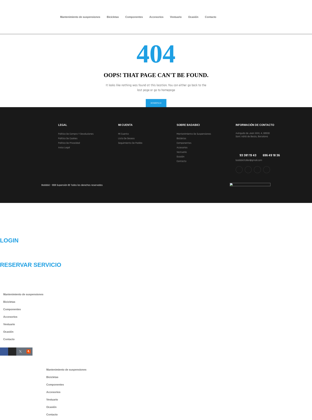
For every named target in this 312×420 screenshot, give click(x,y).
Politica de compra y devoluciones (76, 134)
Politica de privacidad (69, 143)
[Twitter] (248, 169)
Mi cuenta (123, 134)
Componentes (134, 17)
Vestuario (176, 17)
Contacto (210, 17)
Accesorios (156, 17)
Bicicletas (113, 17)
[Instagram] (257, 169)
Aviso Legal (64, 147)
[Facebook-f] (239, 169)
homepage (156, 103)
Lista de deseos (126, 138)
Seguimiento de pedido (130, 143)
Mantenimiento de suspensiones (80, 17)
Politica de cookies (68, 138)
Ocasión (193, 17)
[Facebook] (4, 351)
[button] (203, 134)
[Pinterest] (266, 169)
